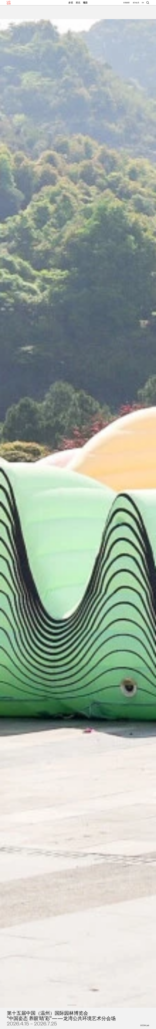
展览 (78, 2)
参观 (70, 2)
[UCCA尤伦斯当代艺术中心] (8, 2)
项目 (85, 2)
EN (143, 2)
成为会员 (136, 2)
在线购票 (126, 2)
